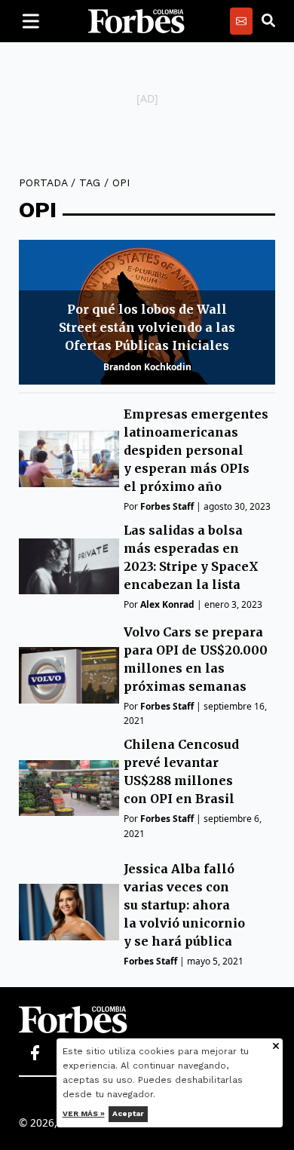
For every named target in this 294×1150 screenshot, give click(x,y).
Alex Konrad (167, 604)
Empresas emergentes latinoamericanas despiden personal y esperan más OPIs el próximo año (196, 450)
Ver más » (84, 1113)
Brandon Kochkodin (147, 366)
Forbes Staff (167, 506)
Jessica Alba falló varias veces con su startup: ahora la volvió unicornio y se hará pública (184, 905)
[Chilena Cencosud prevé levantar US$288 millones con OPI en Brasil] (69, 788)
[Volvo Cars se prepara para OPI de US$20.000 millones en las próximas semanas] (69, 675)
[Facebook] (35, 1053)
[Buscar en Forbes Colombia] (268, 21)
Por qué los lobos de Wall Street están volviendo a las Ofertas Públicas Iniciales (147, 327)
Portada (43, 182)
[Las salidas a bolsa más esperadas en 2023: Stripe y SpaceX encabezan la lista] (69, 566)
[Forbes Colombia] (136, 21)
